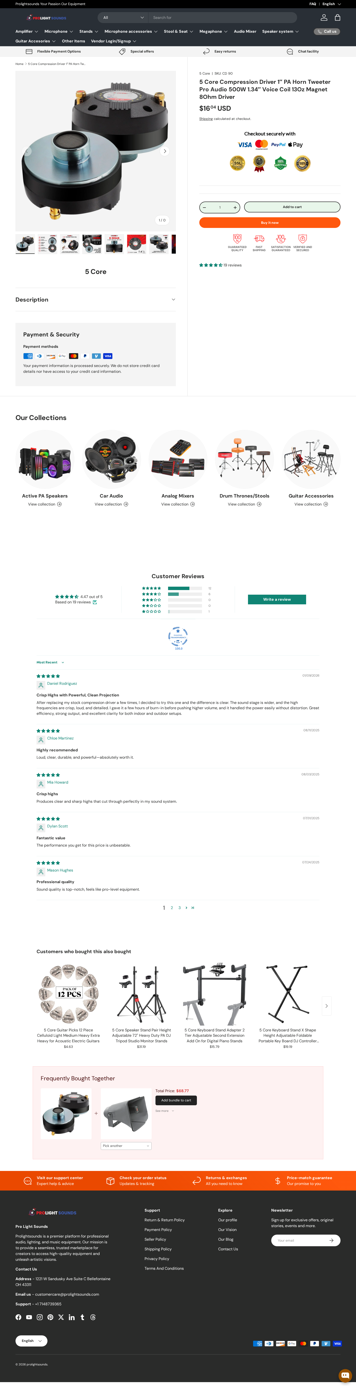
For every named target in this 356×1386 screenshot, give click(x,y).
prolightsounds (37, 1364)
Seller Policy (155, 1239)
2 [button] (172, 907)
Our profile (227, 1219)
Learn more (73, 4)
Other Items (73, 41)
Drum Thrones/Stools (245, 496)
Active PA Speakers (45, 496)
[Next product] (327, 1006)
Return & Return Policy (165, 1219)
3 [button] (179, 907)
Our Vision (227, 1229)
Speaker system (277, 31)
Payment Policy (158, 1229)
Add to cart (292, 207)
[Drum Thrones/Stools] (244, 459)
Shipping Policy (158, 1249)
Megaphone (211, 31)
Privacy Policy (157, 1258)
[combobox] (197, 17)
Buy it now (270, 222)
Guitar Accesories (32, 41)
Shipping (206, 119)
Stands (86, 31)
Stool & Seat (176, 31)
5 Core (204, 73)
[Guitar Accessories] (311, 459)
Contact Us (228, 1249)
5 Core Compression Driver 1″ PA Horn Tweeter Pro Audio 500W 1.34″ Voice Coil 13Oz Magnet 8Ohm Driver (57, 63)
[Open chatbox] (345, 1376)
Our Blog (225, 1239)
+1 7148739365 (48, 1304)
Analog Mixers (178, 496)
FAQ (313, 4)
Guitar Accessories (311, 496)
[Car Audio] (111, 459)
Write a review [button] (277, 599)
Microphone (56, 31)
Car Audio (111, 496)
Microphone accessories (128, 31)
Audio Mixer (245, 31)
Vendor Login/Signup (111, 41)
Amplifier (24, 31)
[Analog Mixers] (178, 459)
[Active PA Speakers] (45, 459)
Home (19, 63)
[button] (337, 17)
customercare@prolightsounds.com (67, 1294)
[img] (48, 676)
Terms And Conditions (164, 1268)
